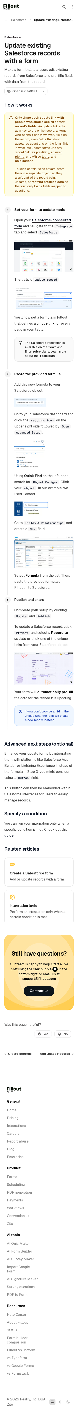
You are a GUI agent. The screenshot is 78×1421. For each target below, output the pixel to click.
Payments (15, 1200)
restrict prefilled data (48, 182)
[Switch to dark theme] (68, 1402)
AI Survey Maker (20, 1259)
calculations (24, 161)
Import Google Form (18, 1269)
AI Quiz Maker (18, 1243)
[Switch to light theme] (60, 1402)
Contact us (39, 991)
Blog (10, 1149)
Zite (10, 1224)
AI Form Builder (19, 1251)
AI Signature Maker (22, 1279)
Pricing (12, 1118)
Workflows (15, 1208)
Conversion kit (18, 1216)
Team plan (47, 356)
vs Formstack (18, 1373)
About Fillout (17, 1322)
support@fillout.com (39, 978)
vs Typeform (17, 1358)
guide (9, 835)
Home (11, 1110)
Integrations (16, 1126)
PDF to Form (17, 1295)
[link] (39, 872)
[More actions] (72, 7)
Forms (12, 1177)
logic (45, 157)
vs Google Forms (20, 1366)
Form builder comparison (17, 1340)
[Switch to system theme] (52, 1402)
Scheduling (16, 1185)
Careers (13, 1133)
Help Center (16, 1315)
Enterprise (15, 1157)
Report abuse (18, 1141)
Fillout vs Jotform (21, 1350)
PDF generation (19, 1192)
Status (12, 1330)
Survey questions (21, 1287)
